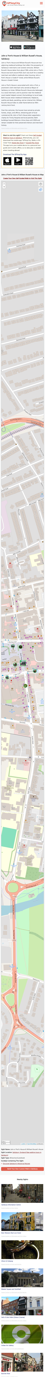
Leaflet (23, 1144)
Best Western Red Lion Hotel (11, 1233)
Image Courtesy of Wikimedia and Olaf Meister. (14, 1292)
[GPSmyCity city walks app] (13, 3)
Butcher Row (5, 1373)
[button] (22, 662)
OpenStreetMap (31, 1144)
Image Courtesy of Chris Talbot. (9, 1208)
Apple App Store (18, 143)
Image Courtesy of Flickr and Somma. (11, 1264)
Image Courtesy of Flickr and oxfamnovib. (12, 1349)
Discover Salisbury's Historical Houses (16, 1163)
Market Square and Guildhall (11, 1289)
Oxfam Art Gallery (7, 1345)
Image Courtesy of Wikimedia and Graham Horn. (14, 128)
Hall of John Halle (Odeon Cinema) (13, 1317)
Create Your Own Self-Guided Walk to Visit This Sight (22, 178)
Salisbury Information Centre (11, 1205)
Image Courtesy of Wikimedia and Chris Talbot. (13, 1236)
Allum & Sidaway (7, 1261)
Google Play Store (32, 143)
